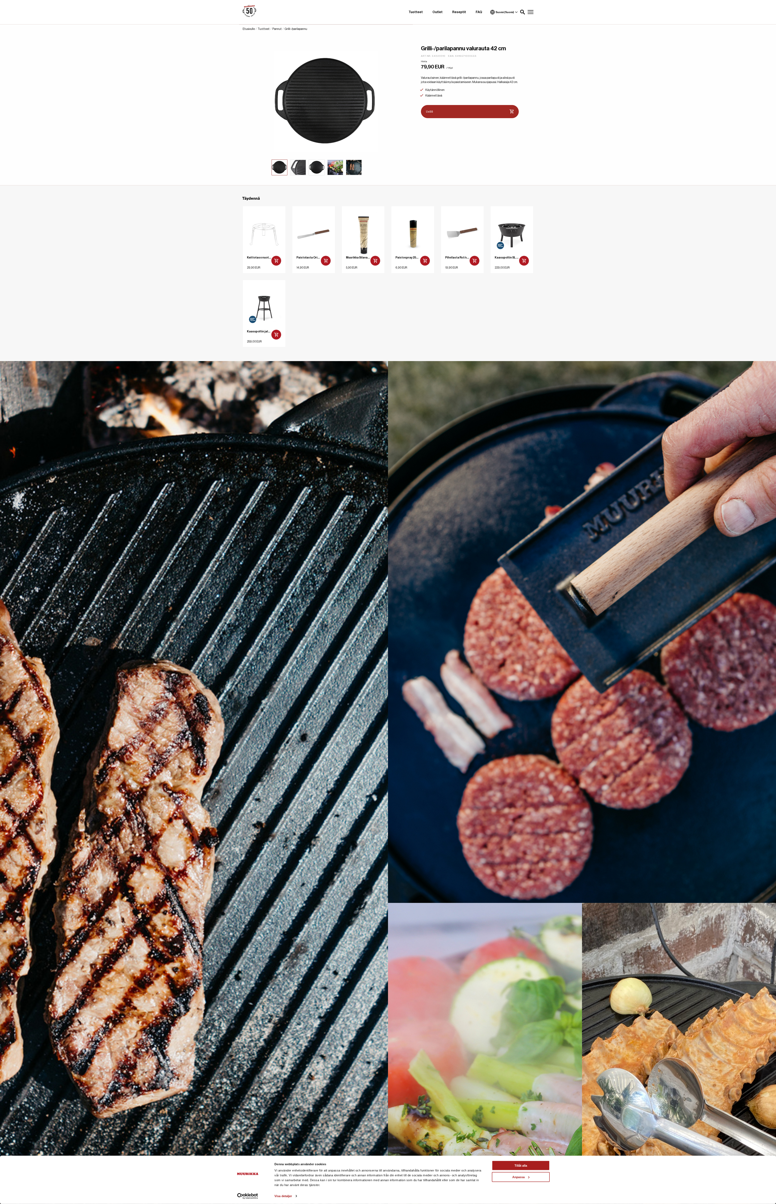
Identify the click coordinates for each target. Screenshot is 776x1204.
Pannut (277, 29)
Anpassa (518, 1177)
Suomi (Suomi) (505, 12)
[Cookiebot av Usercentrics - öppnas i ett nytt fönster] (247, 1196)
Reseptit (459, 12)
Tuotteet (416, 12)
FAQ (479, 12)
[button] (522, 12)
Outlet (437, 12)
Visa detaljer (283, 1196)
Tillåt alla (521, 1165)
